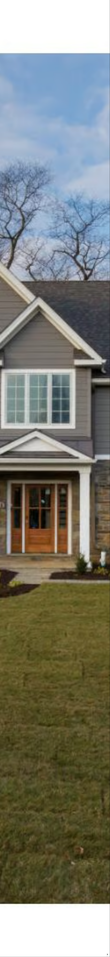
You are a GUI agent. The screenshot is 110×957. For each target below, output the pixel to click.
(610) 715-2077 (97, 3)
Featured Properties (19, 3)
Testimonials (29, 3)
